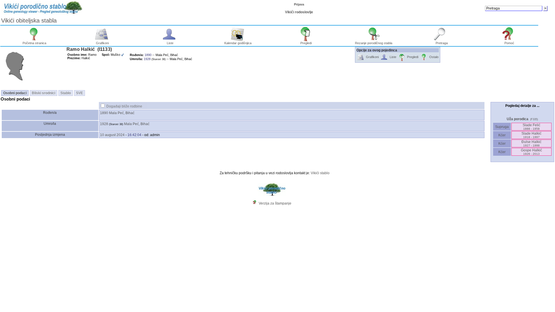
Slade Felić (531, 126)
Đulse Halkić (531, 143)
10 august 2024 (112, 135)
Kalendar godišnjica (237, 43)
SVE (79, 93)
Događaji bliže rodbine (124, 106)
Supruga (502, 127)
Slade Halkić (531, 135)
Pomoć (509, 43)
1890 (104, 113)
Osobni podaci (15, 93)
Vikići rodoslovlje (299, 12)
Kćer (501, 135)
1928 (104, 124)
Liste (170, 43)
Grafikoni (102, 43)
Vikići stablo (320, 173)
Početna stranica (34, 43)
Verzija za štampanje (275, 203)
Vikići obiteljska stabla (29, 20)
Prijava (299, 4)
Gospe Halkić (531, 151)
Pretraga (442, 43)
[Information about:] (256, 203)
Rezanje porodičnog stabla (373, 43)
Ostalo (434, 57)
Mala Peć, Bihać (121, 113)
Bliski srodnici (43, 93)
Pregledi (306, 43)
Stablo (65, 93)
